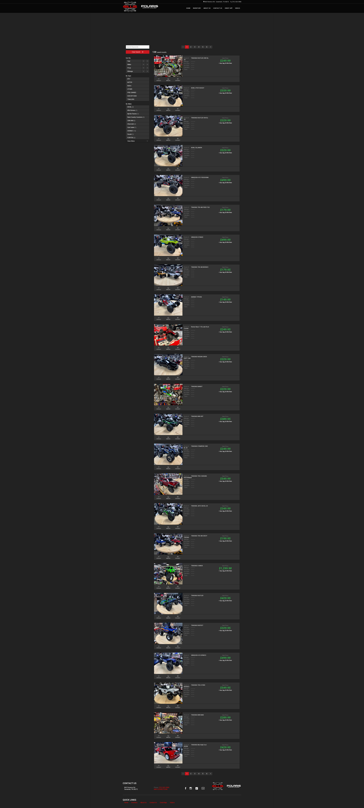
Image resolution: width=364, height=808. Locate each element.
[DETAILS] (159, 78)
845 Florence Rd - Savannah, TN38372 (217, 2)
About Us (143, 802)
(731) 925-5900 (236, 2)
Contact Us (153, 802)
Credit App (163, 802)
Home (126, 802)
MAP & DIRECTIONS (160, 789)
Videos (172, 802)
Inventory (134, 802)
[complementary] (358, 802)
